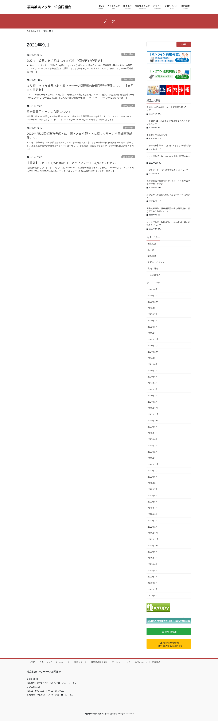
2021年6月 (153, 564)
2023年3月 (153, 445)
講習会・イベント (156, 262)
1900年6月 (153, 595)
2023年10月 (153, 420)
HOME (32, 662)
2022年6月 (153, 495)
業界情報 (152, 256)
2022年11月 (153, 470)
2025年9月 (153, 308)
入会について (45, 662)
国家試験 (129, 127)
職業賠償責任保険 (99, 662)
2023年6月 (153, 439)
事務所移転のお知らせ (157, 134)
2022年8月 (153, 483)
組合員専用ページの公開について (49, 111)
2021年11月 (153, 539)
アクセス (116, 662)
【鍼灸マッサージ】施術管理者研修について (167, 170)
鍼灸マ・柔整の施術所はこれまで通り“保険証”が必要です (65, 60)
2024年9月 (153, 358)
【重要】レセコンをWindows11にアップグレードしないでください (71, 162)
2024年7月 (153, 370)
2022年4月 (153, 508)
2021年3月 (153, 583)
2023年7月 (153, 433)
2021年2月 (153, 589)
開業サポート (80, 662)
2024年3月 (153, 389)
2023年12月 (153, 408)
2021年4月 (153, 577)
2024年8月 (153, 364)
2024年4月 (153, 383)
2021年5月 (153, 570)
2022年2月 (153, 520)
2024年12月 (153, 339)
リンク (127, 662)
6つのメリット (63, 662)
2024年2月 (153, 395)
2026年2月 (153, 295)
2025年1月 (153, 333)
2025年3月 (153, 327)
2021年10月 (153, 545)
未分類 (151, 250)
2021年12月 (153, 533)
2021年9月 (153, 552)
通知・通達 (128, 54)
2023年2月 (153, 452)
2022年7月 (153, 489)
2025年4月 (153, 320)
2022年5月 (153, 502)
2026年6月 (153, 289)
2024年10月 (153, 352)
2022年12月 (153, 464)
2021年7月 (153, 558)
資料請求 (156, 662)
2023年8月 (153, 427)
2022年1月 (153, 527)
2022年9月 (153, 477)
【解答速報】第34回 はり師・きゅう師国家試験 (169, 145)
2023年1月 (153, 458)
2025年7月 (153, 314)
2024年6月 (153, 377)
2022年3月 (153, 514)
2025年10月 (153, 302)
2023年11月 (153, 414)
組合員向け (128, 106)
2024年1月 (153, 402)
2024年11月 (153, 345)
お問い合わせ (141, 662)
